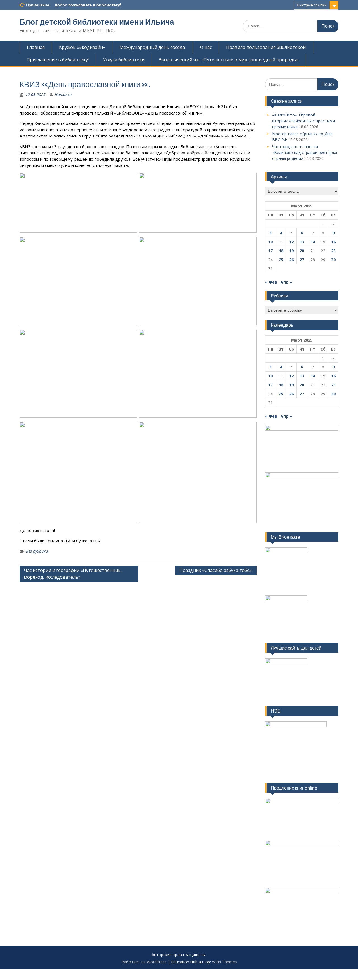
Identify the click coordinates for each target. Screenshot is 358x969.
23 (333, 250)
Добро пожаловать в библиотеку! (88, 5)
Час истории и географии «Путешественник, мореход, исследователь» (73, 573)
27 (302, 259)
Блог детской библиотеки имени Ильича (97, 22)
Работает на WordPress (144, 962)
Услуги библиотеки (124, 60)
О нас (206, 47)
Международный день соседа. (152, 47)
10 (270, 241)
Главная (36, 47)
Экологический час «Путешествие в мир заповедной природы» (229, 60)
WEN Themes (224, 962)
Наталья (63, 94)
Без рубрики (37, 551)
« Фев (271, 282)
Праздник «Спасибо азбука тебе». (216, 570)
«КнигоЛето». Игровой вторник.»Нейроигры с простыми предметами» (303, 120)
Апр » (286, 282)
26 (291, 259)
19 (291, 250)
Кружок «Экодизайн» (82, 47)
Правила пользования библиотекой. (266, 47)
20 (302, 250)
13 (302, 241)
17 (270, 250)
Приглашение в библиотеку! (58, 60)
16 (333, 241)
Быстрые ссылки (312, 5)
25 (281, 259)
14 (312, 241)
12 (291, 241)
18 (281, 250)
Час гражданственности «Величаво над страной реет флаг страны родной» (305, 152)
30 (333, 259)
